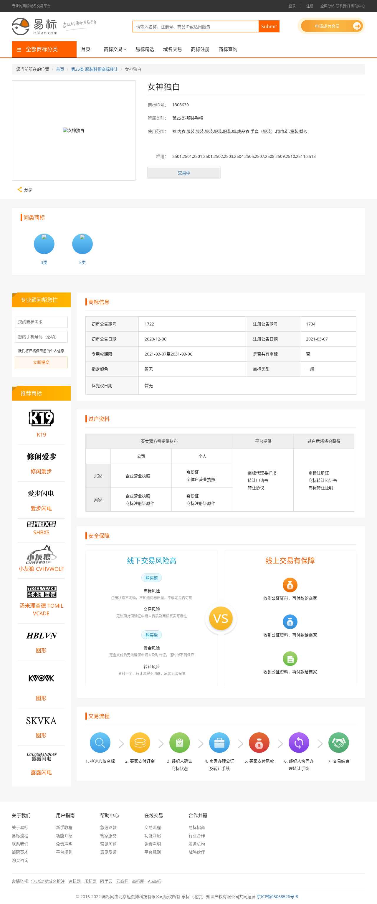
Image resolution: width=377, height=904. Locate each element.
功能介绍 (64, 835)
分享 (28, 189)
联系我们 (343, 6)
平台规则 (64, 852)
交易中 (184, 173)
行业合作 (196, 835)
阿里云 (106, 881)
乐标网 (90, 881)
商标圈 (138, 881)
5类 (82, 262)
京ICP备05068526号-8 (277, 896)
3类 (44, 262)
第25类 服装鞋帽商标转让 (94, 69)
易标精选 (144, 49)
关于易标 (20, 827)
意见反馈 (108, 852)
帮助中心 (358, 6)
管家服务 (108, 835)
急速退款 (108, 827)
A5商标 (154, 881)
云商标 (122, 881)
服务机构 (196, 844)
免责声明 (64, 844)
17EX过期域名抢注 (48, 881)
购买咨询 (20, 860)
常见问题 (108, 844)
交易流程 (152, 827)
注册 (309, 6)
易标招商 (196, 827)
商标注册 (200, 49)
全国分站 (327, 6)
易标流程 (20, 835)
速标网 (74, 881)
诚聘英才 (20, 852)
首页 (85, 49)
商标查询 (228, 49)
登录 (292, 6)
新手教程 (64, 827)
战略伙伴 (196, 852)
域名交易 (172, 49)
